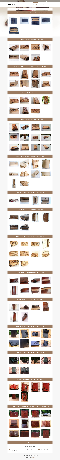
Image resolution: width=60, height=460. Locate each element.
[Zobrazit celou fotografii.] (14, 20)
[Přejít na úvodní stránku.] (12, 5)
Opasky (40, 4)
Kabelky (44, 4)
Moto (48, 4)
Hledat (8, 1)
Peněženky (35, 4)
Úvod (31, 4)
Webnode (33, 457)
